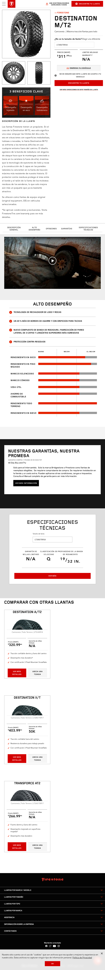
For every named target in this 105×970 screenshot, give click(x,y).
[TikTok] (50, 946)
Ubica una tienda (37, 673)
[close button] (102, 953)
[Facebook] (46, 946)
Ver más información (26, 483)
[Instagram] (58, 946)
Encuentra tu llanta (89, 4)
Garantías (66, 229)
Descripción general (14, 229)
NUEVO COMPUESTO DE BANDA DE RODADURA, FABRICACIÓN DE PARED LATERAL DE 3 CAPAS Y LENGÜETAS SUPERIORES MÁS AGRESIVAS (49, 331)
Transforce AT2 (27, 783)
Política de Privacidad (82, 958)
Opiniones (51, 229)
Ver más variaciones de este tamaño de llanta (79, 90)
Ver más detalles (17, 673)
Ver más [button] (52, 576)
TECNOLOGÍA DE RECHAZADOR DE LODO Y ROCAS (37, 312)
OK (52, 964)
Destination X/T (27, 697)
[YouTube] (54, 946)
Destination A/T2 (27, 612)
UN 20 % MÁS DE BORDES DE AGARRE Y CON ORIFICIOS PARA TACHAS (48, 321)
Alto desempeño (34, 229)
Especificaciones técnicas (88, 229)
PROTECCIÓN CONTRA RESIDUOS (29, 342)
